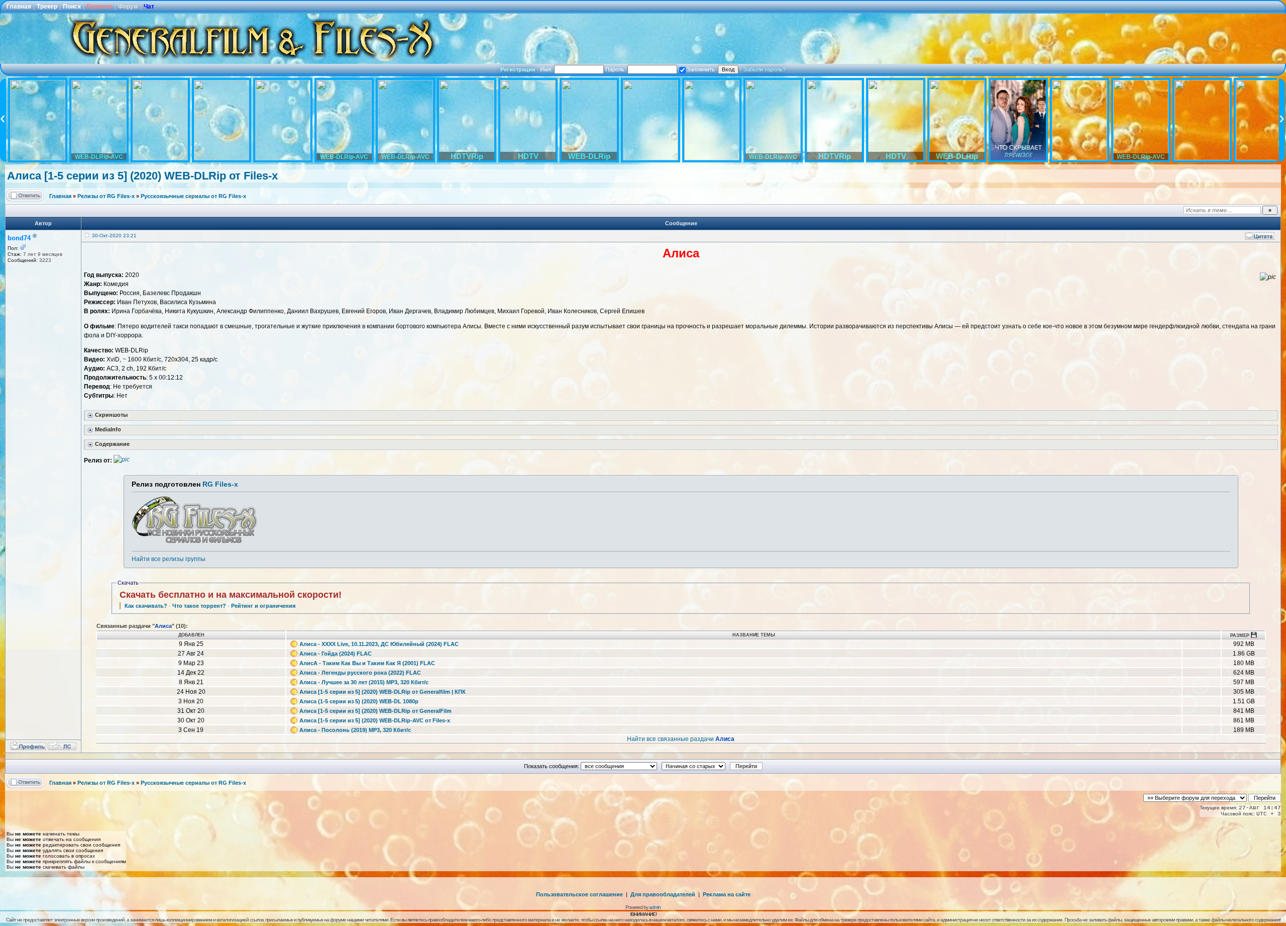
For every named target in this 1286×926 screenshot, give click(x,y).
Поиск (72, 6)
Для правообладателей (662, 894)
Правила (99, 6)
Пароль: (616, 69)
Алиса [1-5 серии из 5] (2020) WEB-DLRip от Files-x (142, 175)
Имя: (547, 69)
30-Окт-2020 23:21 (114, 235)
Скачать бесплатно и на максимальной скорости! (231, 595)
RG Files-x (220, 484)
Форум (128, 6)
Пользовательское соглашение (579, 894)
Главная (19, 6)
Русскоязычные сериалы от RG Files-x (193, 196)
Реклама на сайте (727, 894)
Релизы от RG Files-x (106, 196)
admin (655, 907)
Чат (149, 6)
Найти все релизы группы (168, 559)
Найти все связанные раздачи (680, 739)
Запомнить (701, 69)
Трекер (47, 6)
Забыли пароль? (764, 69)
